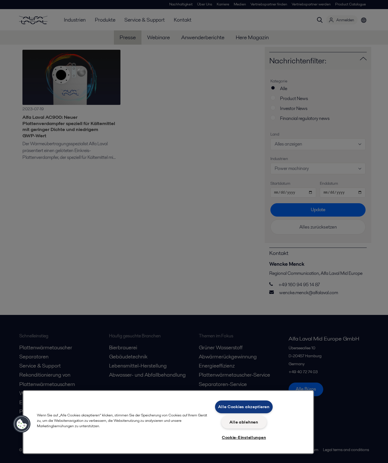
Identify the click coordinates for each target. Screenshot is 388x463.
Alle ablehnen (244, 422)
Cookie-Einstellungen (244, 437)
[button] (22, 424)
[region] (168, 422)
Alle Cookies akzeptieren (243, 407)
